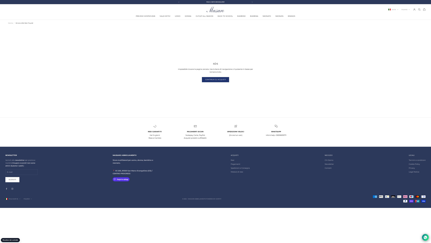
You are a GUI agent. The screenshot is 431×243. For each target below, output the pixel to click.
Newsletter (329, 164)
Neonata (279, 16)
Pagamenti (235, 164)
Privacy (412, 168)
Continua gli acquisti (215, 80)
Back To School (225, 16)
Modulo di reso (237, 172)
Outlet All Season (204, 16)
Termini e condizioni (417, 160)
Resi (232, 160)
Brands (291, 16)
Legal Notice (414, 172)
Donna (188, 16)
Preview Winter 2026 (145, 16)
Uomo (177, 16)
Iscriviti (12, 180)
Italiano (404, 9)
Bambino (241, 16)
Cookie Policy (414, 164)
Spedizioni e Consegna (240, 168)
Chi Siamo (329, 160)
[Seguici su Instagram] (12, 189)
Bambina (254, 16)
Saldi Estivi (165, 16)
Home (10, 23)
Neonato (267, 16)
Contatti (328, 168)
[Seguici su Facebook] (6, 189)
